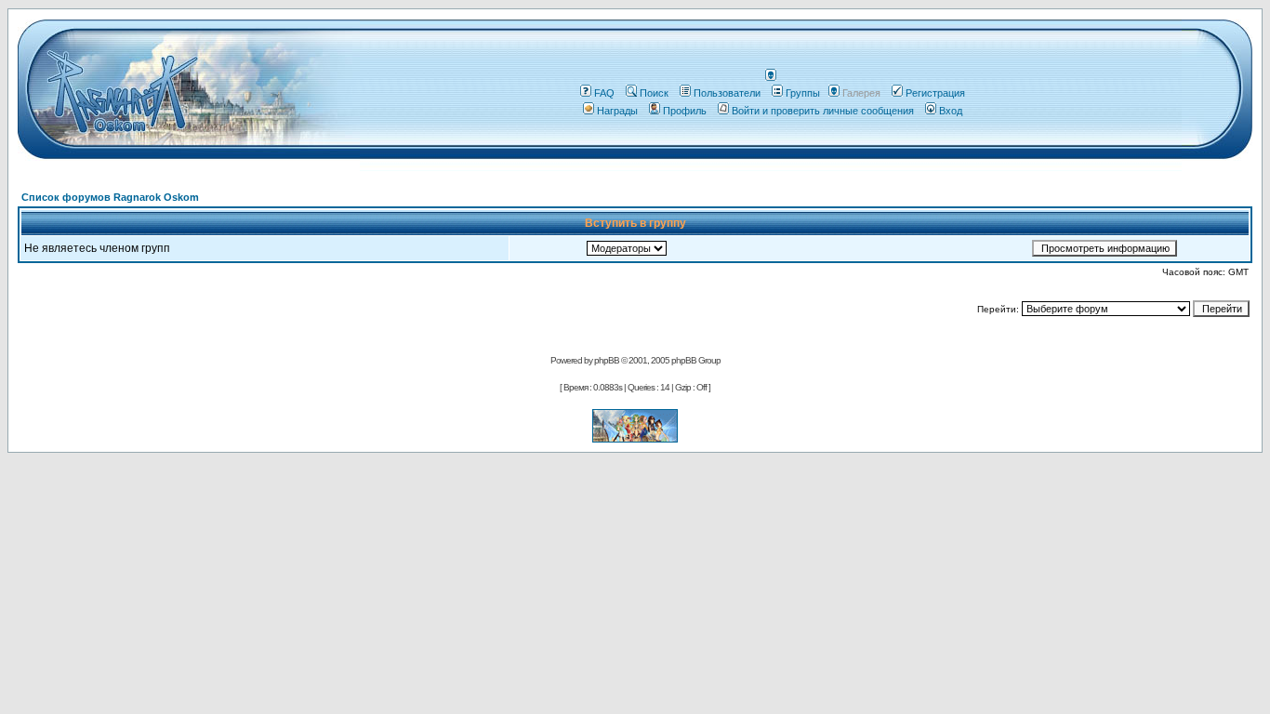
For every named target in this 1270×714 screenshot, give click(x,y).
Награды (617, 110)
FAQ (604, 93)
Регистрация (935, 93)
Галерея (861, 93)
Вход (950, 110)
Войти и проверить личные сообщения (823, 110)
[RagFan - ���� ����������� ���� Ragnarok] (635, 437)
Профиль (685, 110)
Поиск (654, 93)
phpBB (606, 360)
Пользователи (727, 93)
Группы (803, 93)
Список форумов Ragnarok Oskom (110, 197)
